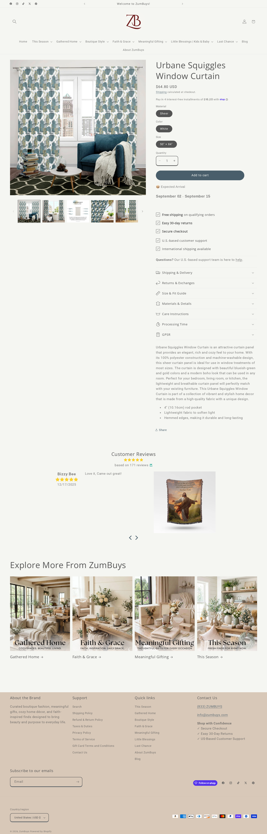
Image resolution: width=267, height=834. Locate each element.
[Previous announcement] (84, 4)
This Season (208, 656)
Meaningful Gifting (152, 656)
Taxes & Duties (82, 726)
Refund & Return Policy (87, 719)
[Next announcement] (182, 4)
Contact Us (79, 752)
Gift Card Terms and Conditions (93, 745)
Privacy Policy (81, 732)
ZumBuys (24, 831)
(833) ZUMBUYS (209, 706)
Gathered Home (24, 656)
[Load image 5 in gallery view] (127, 211)
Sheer (164, 113)
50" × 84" (166, 144)
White (164, 128)
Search (77, 706)
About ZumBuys (145, 752)
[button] (14, 21)
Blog (138, 759)
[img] (133, 460)
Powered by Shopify (41, 831)
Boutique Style (144, 719)
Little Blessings (145, 739)
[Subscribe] (77, 782)
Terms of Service (83, 739)
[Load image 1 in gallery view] (29, 211)
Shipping (161, 92)
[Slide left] (13, 211)
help (239, 259)
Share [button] (163, 429)
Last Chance (143, 745)
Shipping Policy (82, 713)
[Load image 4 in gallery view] (102, 211)
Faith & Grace (84, 656)
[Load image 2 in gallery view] (53, 211)
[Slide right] (142, 211)
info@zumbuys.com (212, 715)
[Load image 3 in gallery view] (78, 211)
